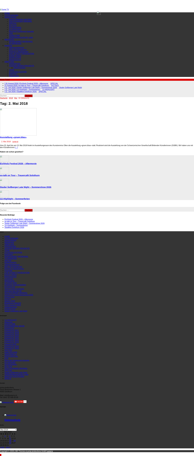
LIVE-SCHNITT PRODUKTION (21, 54)
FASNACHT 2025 (11, 346)
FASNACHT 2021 (11, 338)
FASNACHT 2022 (11, 340)
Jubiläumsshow (10, 307)
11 (10, 438)
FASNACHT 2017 (11, 330)
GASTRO (8, 350)
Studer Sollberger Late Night (20, 19)
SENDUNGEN (10, 17)
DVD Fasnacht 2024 (12, 305)
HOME (7, 13)
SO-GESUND (9, 362)
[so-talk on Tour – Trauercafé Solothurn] (4, 173)
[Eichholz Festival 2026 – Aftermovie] (4, 161)
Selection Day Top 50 (13, 291)
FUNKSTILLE (10, 309)
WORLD (7, 379)
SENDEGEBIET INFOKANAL (21, 42)
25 (10, 443)
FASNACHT (9, 328)
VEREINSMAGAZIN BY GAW (21, 37)
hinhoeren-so (9, 287)
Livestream (8, 279)
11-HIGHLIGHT (15, 29)
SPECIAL (13, 23)
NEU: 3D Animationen (18, 50)
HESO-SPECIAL (11, 356)
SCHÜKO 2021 (10, 283)
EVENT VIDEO (15, 56)
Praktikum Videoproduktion (15, 285)
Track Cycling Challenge (14, 289)
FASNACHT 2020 (11, 336)
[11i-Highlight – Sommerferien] (4, 196)
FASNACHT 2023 (11, 342)
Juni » (8, 447)
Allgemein (8, 322)
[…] (16, 147)
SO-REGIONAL (15, 27)
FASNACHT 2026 (11, 348)
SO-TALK (13, 25)
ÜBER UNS (9, 62)
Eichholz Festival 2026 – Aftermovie (18, 163)
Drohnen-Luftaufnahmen (18, 52)
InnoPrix (7, 299)
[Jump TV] (4, 9)
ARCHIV (7, 261)
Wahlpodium (9, 281)
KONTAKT (13, 74)
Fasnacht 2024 (10, 344)
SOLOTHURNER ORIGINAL (20, 21)
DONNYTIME (14, 35)
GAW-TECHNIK (10, 352)
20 (15, 441)
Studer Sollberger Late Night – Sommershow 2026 (25, 187)
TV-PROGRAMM (11, 15)
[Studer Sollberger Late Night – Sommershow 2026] (4, 185)
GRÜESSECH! (10, 354)
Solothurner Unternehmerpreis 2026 (18, 295)
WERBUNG (9, 39)
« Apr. (2, 447)
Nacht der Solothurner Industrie (21, 31)
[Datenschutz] (10, 415)
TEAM (11, 70)
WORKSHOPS (15, 58)
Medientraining (15, 60)
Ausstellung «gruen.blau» (13, 137)
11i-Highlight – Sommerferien (15, 199)
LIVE (11, 33)
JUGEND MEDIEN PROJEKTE (21, 66)
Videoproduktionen (16, 48)
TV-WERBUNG (15, 44)
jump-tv (15, 142)
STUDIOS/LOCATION (18, 72)
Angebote (8, 46)
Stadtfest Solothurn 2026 (14, 227)
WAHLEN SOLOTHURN (14, 376)
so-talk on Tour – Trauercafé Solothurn (20, 175)
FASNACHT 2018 (11, 332)
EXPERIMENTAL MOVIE (14, 326)
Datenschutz (14, 76)
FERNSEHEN (14, 64)
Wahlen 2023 (9, 301)
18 (10, 441)
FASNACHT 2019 (11, 334)
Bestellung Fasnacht (12, 303)
